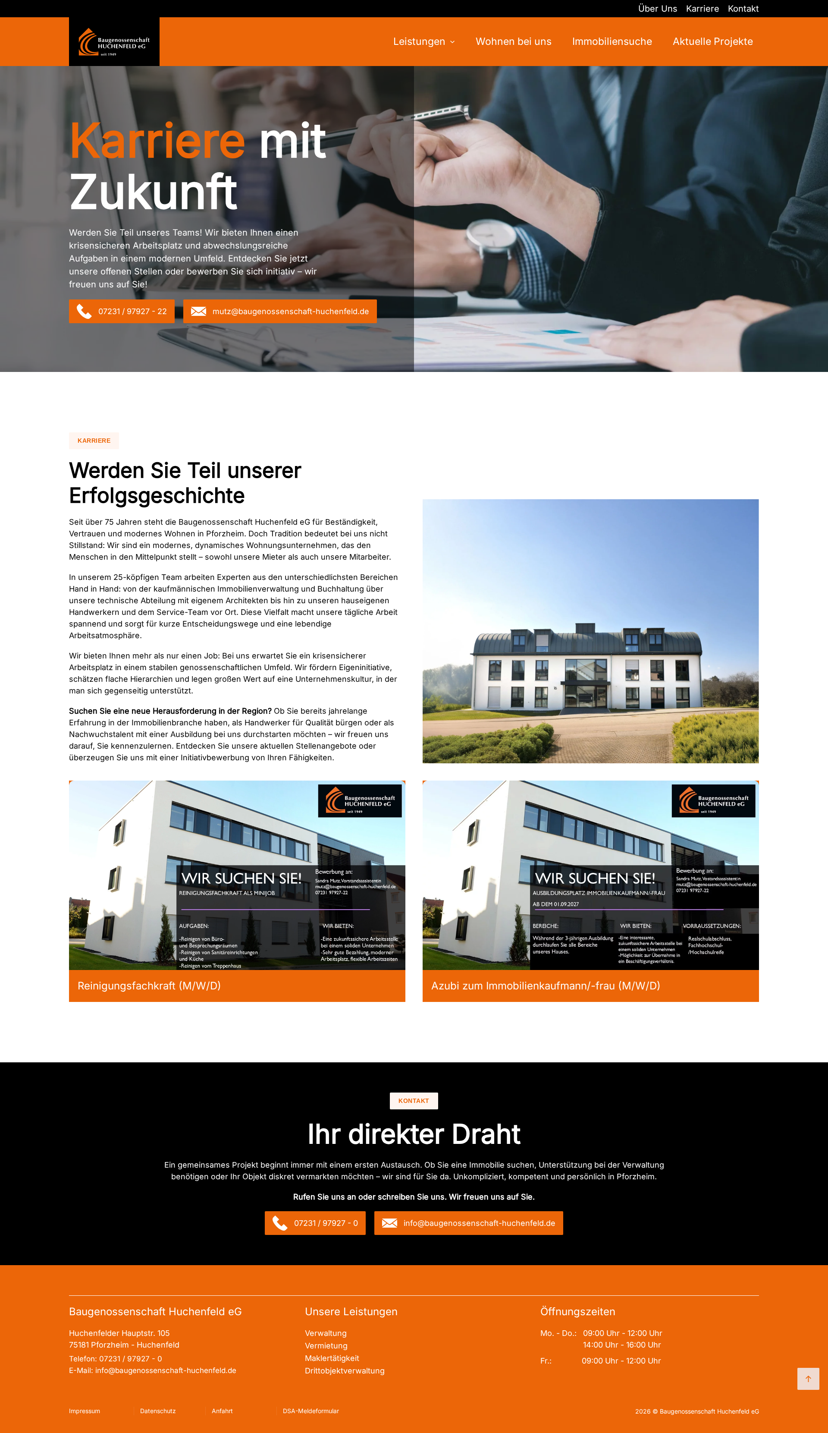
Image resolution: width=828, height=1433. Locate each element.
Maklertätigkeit (332, 1358)
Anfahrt (222, 1410)
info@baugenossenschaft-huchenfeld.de (479, 1223)
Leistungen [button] (419, 41)
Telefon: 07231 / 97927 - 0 (115, 1358)
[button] (237, 874)
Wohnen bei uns (514, 41)
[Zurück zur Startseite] (114, 41)
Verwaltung (326, 1333)
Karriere (702, 8)
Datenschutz (158, 1410)
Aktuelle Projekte (713, 41)
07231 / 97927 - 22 (132, 311)
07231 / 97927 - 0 (326, 1223)
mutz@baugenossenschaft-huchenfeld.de (291, 311)
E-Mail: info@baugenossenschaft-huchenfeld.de (153, 1370)
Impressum (84, 1410)
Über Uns (657, 8)
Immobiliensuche (612, 41)
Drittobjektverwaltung (345, 1370)
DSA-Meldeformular (311, 1410)
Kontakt (743, 8)
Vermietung (326, 1345)
